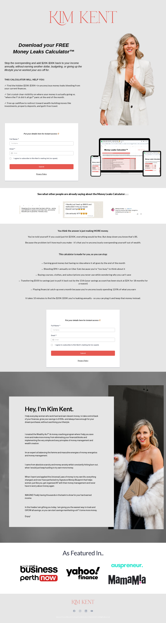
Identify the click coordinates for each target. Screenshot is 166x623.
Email (12, 149)
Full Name (14, 139)
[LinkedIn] (86, 611)
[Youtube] (92, 611)
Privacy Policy (41, 174)
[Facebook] (74, 611)
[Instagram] (80, 611)
